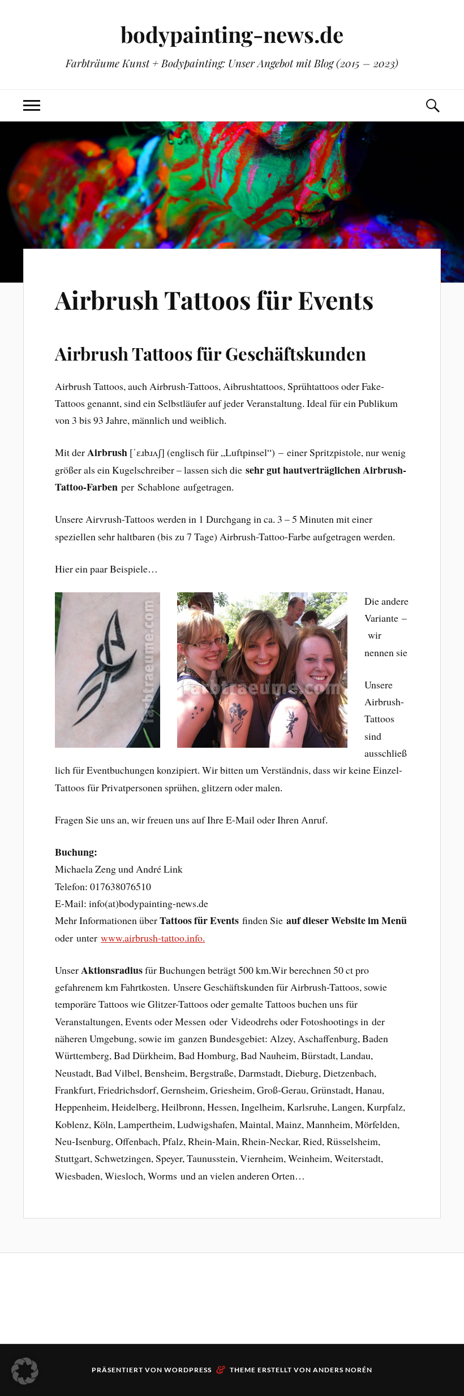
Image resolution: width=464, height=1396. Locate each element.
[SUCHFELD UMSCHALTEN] (432, 105)
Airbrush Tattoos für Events (214, 299)
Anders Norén (342, 1369)
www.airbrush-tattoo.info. (153, 937)
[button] (25, 1371)
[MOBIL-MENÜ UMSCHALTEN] (31, 105)
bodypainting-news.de (232, 34)
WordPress (188, 1369)
